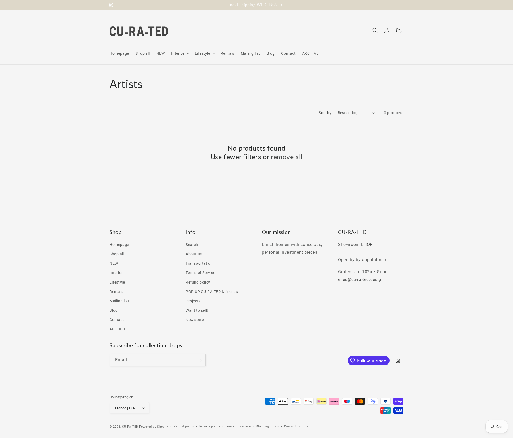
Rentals (116, 292)
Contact (117, 320)
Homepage (119, 245)
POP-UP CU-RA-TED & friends (212, 292)
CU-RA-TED (130, 426)
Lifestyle (117, 282)
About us (194, 254)
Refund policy (198, 282)
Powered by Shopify (154, 426)
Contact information (299, 426)
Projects (193, 301)
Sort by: (325, 113)
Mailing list (119, 301)
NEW (114, 263)
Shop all (117, 254)
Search (192, 245)
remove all (286, 156)
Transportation (199, 263)
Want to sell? (197, 310)
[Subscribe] (199, 360)
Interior (116, 273)
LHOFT (368, 244)
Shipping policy (267, 426)
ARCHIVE (118, 329)
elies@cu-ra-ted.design (361, 279)
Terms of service (238, 426)
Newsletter (195, 320)
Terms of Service (200, 273)
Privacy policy (209, 426)
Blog (114, 310)
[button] (180, 53)
